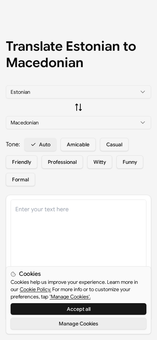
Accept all (79, 309)
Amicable (78, 144)
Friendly (21, 162)
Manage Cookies (78, 323)
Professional (62, 162)
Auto (44, 144)
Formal (20, 179)
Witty (99, 162)
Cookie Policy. (35, 289)
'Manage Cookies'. (70, 296)
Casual (114, 144)
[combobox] (78, 91)
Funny (130, 162)
